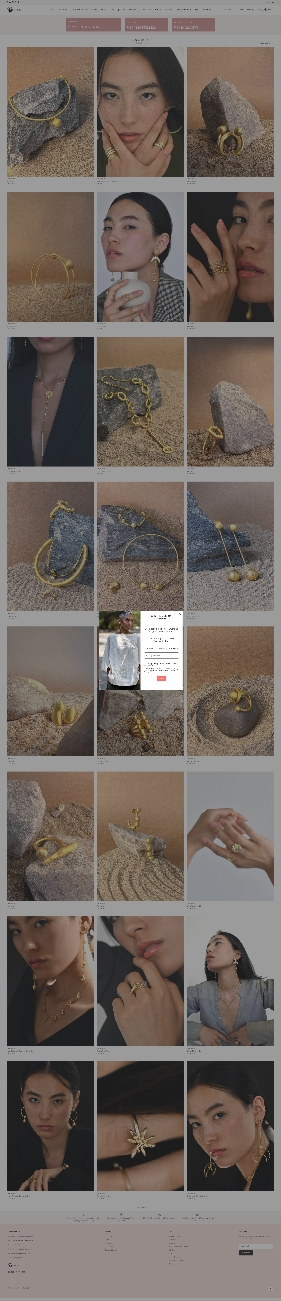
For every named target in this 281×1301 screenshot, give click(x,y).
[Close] (180, 613)
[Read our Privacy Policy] (177, 669)
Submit (162, 678)
